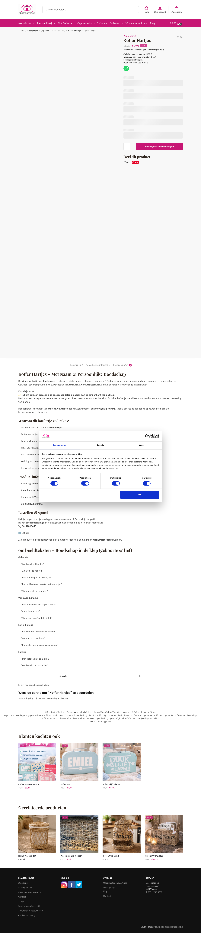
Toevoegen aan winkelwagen (159, 146)
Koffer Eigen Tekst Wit (107, 715)
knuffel (92, 715)
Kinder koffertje (73, 30)
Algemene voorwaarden (29, 892)
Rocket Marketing (173, 926)
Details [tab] (100, 445)
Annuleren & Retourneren (30, 910)
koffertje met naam (50, 718)
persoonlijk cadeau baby (120, 718)
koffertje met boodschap (185, 715)
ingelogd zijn (32, 698)
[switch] (85, 483)
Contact (22, 896)
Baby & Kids (99, 712)
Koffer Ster (65, 784)
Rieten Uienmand (111, 856)
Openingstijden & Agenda (115, 883)
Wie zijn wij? (109, 887)
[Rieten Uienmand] (122, 834)
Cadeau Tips (110, 712)
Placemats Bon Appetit (71, 856)
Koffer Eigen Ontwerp (28, 784)
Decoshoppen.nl (104, 721)
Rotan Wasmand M (27, 856)
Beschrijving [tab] (76, 365)
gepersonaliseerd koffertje (40, 715)
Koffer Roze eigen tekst (142, 715)
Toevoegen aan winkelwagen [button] (37, 865)
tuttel (134, 718)
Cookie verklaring (26, 915)
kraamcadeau (66, 718)
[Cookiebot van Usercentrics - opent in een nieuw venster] (147, 436)
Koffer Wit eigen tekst (164, 715)
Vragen (21, 901)
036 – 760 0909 (155, 892)
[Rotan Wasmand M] (37, 834)
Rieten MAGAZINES (154, 856)
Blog (105, 891)
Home (146, 12)
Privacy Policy (25, 887)
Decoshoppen (21, 715)
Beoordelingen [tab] (120, 365)
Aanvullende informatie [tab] (98, 365)
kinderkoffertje (81, 715)
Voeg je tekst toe (37, 793)
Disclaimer (23, 883)
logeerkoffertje (102, 718)
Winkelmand (176, 12)
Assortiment (32, 30)
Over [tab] (141, 445)
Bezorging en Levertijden (30, 906)
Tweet (127, 162)
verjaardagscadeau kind (148, 718)
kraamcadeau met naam (83, 718)
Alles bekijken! (86, 712)
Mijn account (160, 12)
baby (12, 715)
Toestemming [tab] (59, 445)
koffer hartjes (124, 715)
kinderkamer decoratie (63, 715)
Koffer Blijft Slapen (111, 784)
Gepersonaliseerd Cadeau (52, 30)
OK (139, 494)
